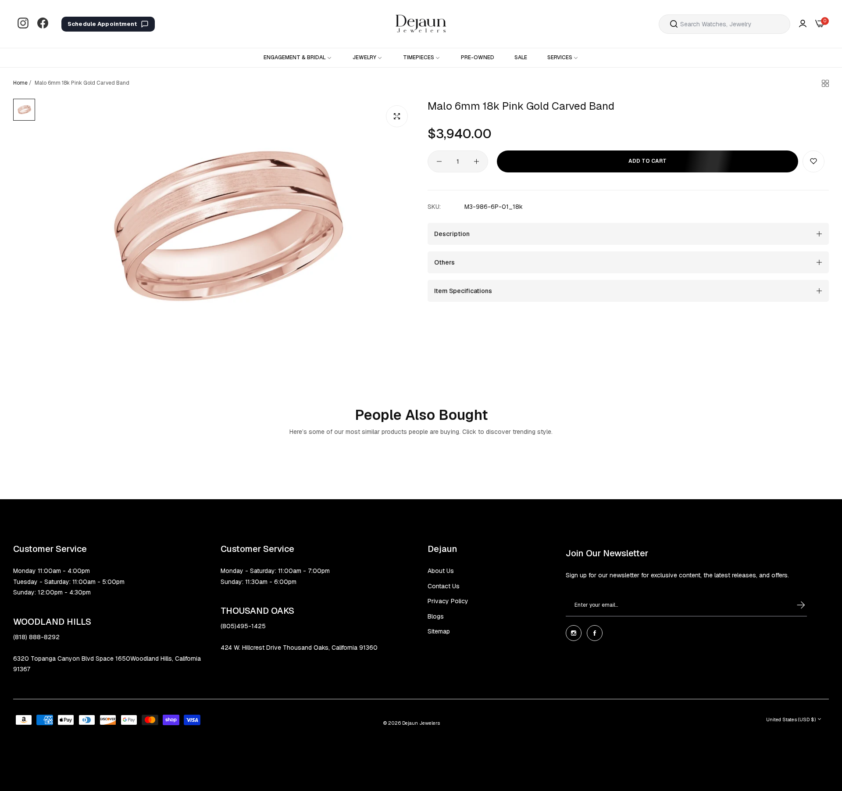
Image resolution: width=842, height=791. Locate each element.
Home (20, 82)
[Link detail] (23, 23)
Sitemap (439, 631)
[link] (298, 57)
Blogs (436, 616)
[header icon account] (802, 23)
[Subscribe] (792, 605)
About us (441, 571)
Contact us (444, 586)
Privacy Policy (448, 601)
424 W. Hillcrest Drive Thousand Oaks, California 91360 (299, 647)
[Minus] (439, 161)
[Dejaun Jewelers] (421, 24)
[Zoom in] (397, 116)
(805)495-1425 (243, 626)
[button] (813, 161)
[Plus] (476, 161)
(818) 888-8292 (36, 637)
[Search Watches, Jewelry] (674, 24)
